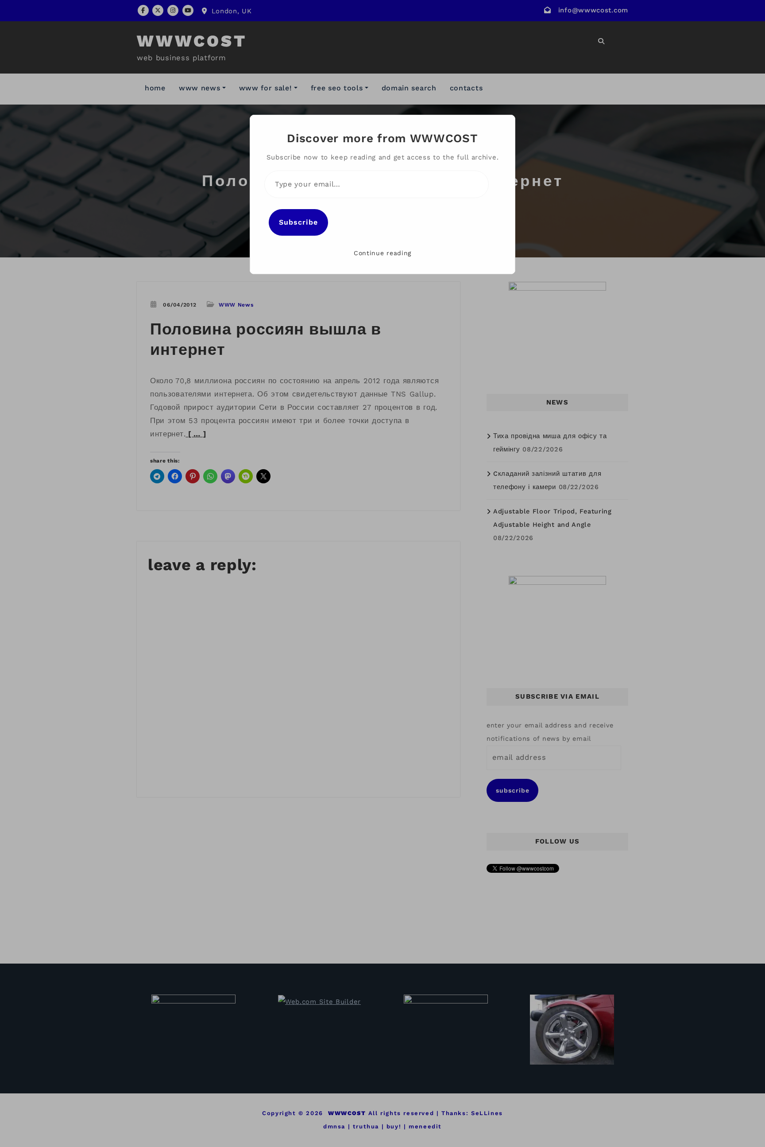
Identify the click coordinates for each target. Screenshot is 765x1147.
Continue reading (382, 253)
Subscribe (298, 222)
